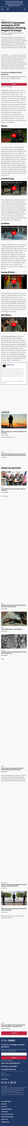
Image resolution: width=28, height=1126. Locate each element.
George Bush (13, 301)
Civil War (3, 452)
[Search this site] (25, 9)
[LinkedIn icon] (12, 1083)
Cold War (3, 1023)
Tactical (4, 1106)
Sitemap (3, 1072)
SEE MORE (14, 1033)
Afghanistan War (4, 882)
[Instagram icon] (5, 1083)
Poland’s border (8, 246)
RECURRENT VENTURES (7, 1092)
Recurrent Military (8, 1069)
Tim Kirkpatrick (5, 492)
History (3, 20)
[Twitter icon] (8, 1083)
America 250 (5, 1122)
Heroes (2, 487)
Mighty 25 (4, 1119)
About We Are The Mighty (10, 1063)
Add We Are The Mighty (6, 34)
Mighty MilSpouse (7, 1117)
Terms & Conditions (6, 1075)
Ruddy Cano (4, 32)
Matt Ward (4, 457)
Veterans (4, 1111)
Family (2, 429)
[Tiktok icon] (15, 1083)
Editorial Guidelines (9, 1066)
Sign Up (14, 84)
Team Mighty (4, 608)
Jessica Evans (4, 912)
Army (2, 906)
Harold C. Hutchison (6, 1028)
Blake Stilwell (4, 655)
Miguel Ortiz (4, 888)
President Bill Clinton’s (11, 336)
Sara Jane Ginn (5, 435)
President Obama (5, 163)
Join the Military (7, 1114)
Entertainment (6, 1109)
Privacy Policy (20, 1)
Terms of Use (3, 86)
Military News (6, 1101)
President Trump (11, 212)
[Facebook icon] (2, 1083)
